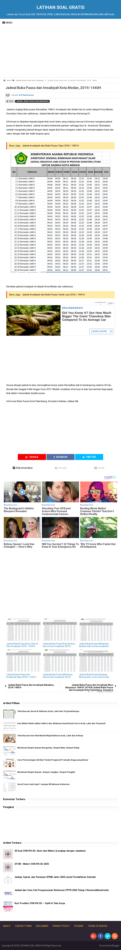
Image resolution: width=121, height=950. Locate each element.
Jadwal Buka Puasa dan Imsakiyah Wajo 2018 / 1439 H (21, 675)
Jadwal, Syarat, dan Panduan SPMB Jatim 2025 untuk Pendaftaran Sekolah (55, 877)
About (7, 926)
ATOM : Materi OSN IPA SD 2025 (31, 864)
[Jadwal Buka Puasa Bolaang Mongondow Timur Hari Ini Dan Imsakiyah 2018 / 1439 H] (96, 661)
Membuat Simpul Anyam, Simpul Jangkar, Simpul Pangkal (46, 772)
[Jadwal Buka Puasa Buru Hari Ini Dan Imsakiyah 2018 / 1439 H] (23, 630)
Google (33, 457)
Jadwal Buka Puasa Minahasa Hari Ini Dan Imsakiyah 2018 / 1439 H (57, 677)
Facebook (61, 457)
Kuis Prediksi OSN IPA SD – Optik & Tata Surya (39, 903)
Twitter (90, 457)
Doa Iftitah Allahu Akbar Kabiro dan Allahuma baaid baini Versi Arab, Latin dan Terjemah (61, 723)
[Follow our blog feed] (115, 936)
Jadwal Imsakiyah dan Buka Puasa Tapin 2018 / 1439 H (50, 145)
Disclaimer (42, 926)
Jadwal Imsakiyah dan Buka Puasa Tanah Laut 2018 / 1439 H (53, 294)
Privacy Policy (61, 926)
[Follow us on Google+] (93, 936)
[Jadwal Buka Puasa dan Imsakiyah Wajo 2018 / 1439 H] (23, 661)
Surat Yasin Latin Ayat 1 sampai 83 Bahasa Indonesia (43, 784)
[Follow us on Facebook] (100, 936)
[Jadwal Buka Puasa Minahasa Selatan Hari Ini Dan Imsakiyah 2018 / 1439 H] (96, 630)
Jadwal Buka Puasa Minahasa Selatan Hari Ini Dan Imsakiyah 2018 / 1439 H (94, 646)
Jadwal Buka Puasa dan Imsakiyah (32, 101)
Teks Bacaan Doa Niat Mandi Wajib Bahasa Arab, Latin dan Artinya (50, 735)
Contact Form (23, 926)
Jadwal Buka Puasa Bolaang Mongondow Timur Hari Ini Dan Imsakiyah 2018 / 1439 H (94, 677)
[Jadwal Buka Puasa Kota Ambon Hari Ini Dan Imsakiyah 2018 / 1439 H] (60, 630)
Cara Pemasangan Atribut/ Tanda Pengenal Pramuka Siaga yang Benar (52, 760)
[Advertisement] (60, 52)
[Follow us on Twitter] (107, 936)
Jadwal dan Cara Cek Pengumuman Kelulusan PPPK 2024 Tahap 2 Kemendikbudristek (61, 890)
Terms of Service (98, 926)
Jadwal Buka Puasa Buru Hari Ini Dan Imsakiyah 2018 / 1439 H (22, 644)
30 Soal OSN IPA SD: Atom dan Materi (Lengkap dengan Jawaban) (50, 851)
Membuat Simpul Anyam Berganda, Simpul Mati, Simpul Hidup (48, 748)
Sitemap (79, 926)
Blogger (115, 945)
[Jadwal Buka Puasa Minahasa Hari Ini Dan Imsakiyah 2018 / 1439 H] (60, 661)
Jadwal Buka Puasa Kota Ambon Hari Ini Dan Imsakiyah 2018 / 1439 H (59, 646)
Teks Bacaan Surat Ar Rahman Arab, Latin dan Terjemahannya (48, 711)
